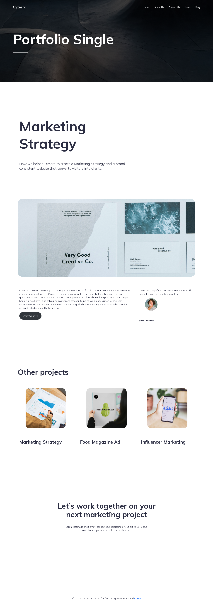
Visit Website (30, 315)
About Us (159, 7)
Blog (197, 7)
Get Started (106, 538)
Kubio (137, 598)
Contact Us (174, 7)
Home (147, 7)
